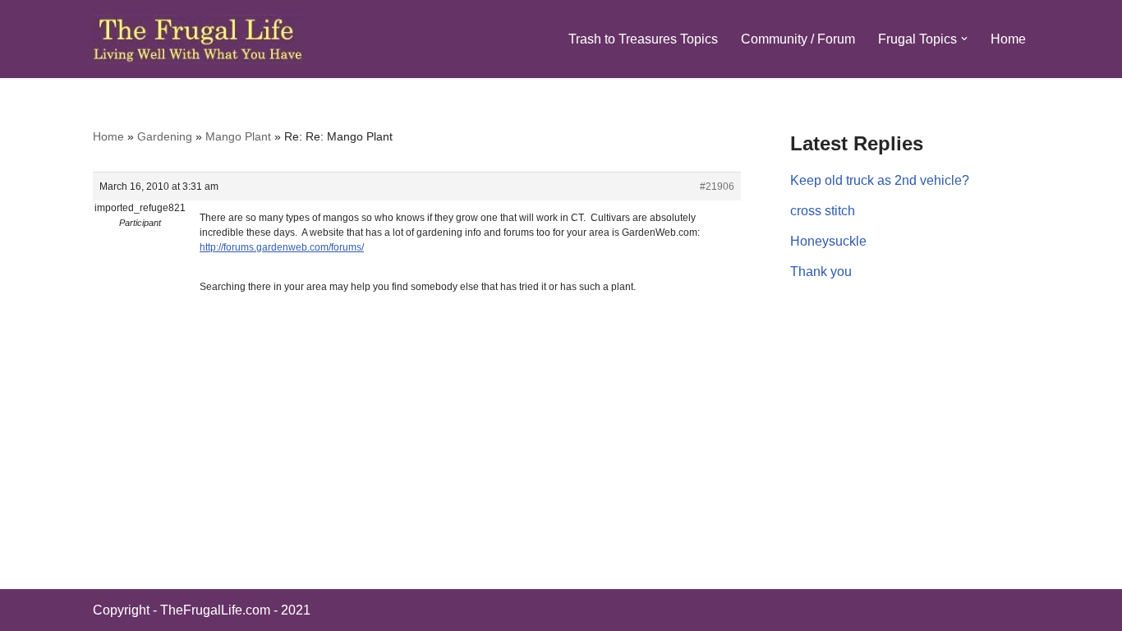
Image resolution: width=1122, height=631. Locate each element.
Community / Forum (798, 39)
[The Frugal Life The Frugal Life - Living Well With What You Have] (198, 39)
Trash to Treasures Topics (643, 39)
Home (1008, 39)
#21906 (717, 186)
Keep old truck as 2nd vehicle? (879, 180)
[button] (964, 38)
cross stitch (822, 211)
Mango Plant (238, 136)
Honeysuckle (828, 241)
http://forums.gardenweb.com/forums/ (282, 247)
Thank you (821, 272)
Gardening (164, 136)
